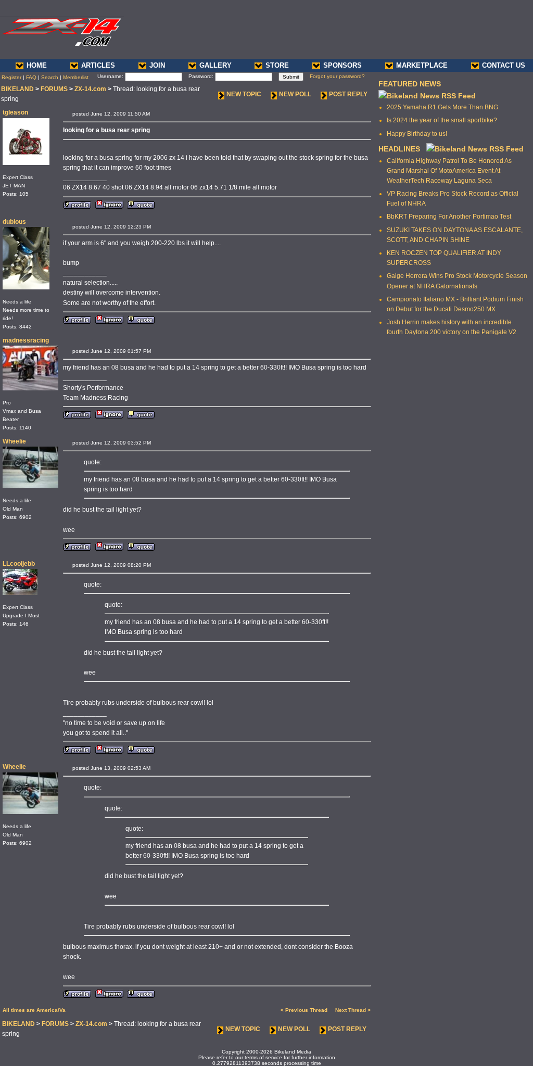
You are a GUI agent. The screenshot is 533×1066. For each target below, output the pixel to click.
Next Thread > (353, 1010)
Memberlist (75, 77)
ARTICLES (98, 65)
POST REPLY (348, 94)
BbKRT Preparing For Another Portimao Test (449, 216)
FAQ (31, 77)
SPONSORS (342, 65)
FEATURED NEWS (409, 84)
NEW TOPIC (243, 94)
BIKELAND (17, 89)
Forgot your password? (337, 76)
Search (49, 77)
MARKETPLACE (422, 65)
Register (11, 77)
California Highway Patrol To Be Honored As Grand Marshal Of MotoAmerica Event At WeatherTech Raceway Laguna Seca (449, 170)
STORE (277, 65)
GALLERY (215, 65)
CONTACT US (503, 65)
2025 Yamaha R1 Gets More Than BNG (442, 107)
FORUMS (54, 89)
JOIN (157, 65)
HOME (37, 65)
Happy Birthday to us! (417, 133)
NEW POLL (295, 94)
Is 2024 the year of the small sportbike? (442, 120)
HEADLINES (399, 149)
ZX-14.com (90, 89)
